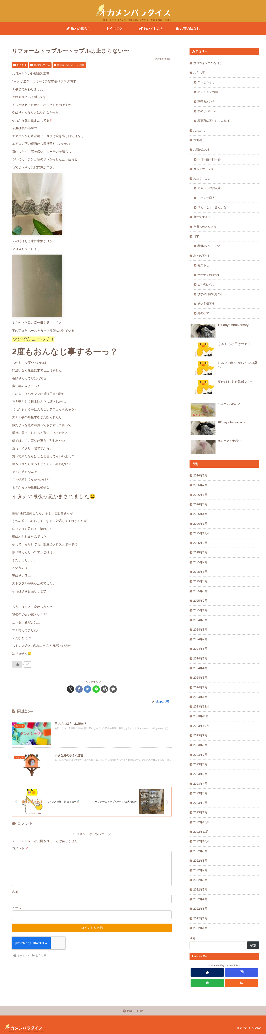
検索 (192, 938)
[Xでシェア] (70, 689)
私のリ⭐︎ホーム (42, 64)
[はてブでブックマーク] (87, 689)
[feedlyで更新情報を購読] (207, 983)
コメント (20, 848)
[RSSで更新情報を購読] (241, 983)
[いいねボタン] (17, 664)
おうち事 (22, 64)
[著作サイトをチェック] (207, 972)
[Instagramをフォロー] (241, 972)
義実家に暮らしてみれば (71, 64)
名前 (15, 892)
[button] (104, 689)
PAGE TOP (134, 1011)
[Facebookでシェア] (79, 689)
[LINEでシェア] (96, 689)
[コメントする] (113, 689)
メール (16, 907)
